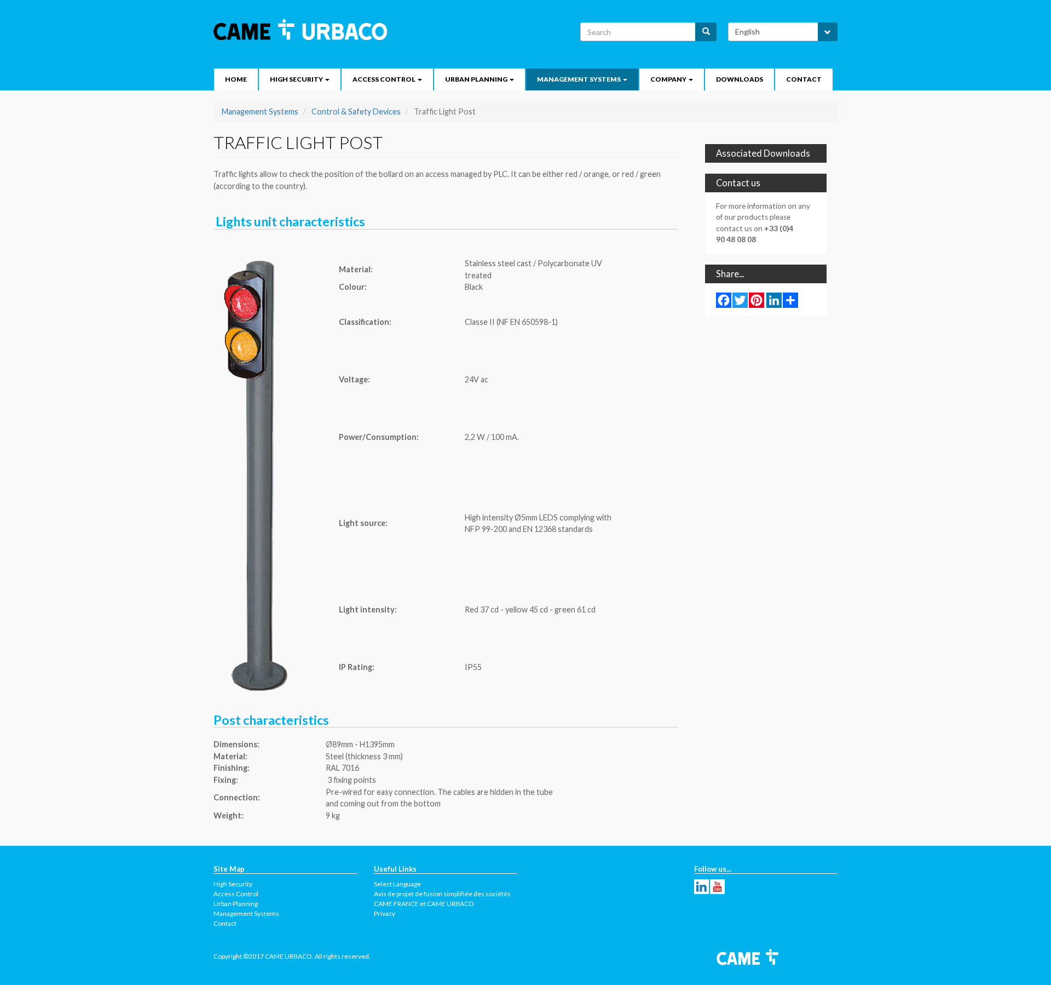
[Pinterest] (756, 299)
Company (669, 79)
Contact (804, 79)
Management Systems (579, 79)
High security (297, 79)
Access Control (385, 79)
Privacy (384, 913)
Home (236, 79)
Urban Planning (477, 79)
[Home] (304, 29)
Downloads (739, 79)
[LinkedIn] (774, 299)
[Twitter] (740, 299)
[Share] (790, 299)
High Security (232, 884)
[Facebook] (723, 299)
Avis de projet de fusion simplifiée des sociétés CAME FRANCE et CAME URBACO (442, 899)
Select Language (397, 884)
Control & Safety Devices (356, 111)
